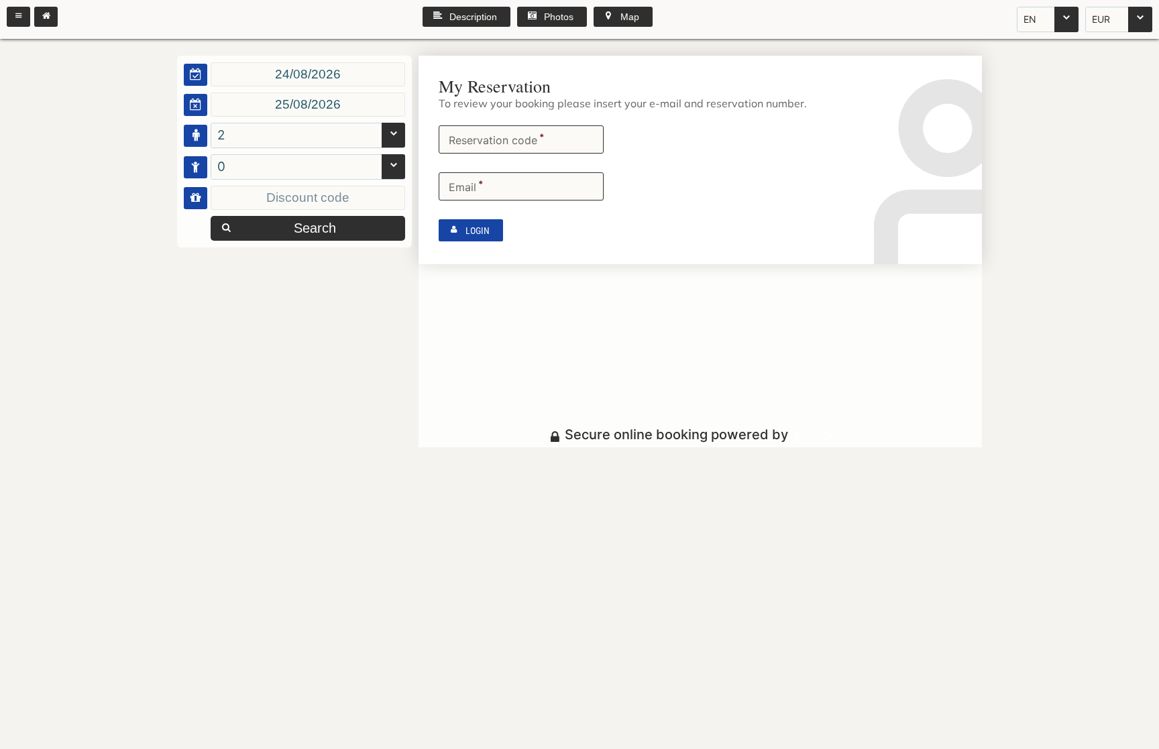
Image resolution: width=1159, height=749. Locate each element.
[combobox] (1048, 19)
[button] (18, 17)
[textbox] (308, 74)
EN (1030, 19)
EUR (1101, 19)
